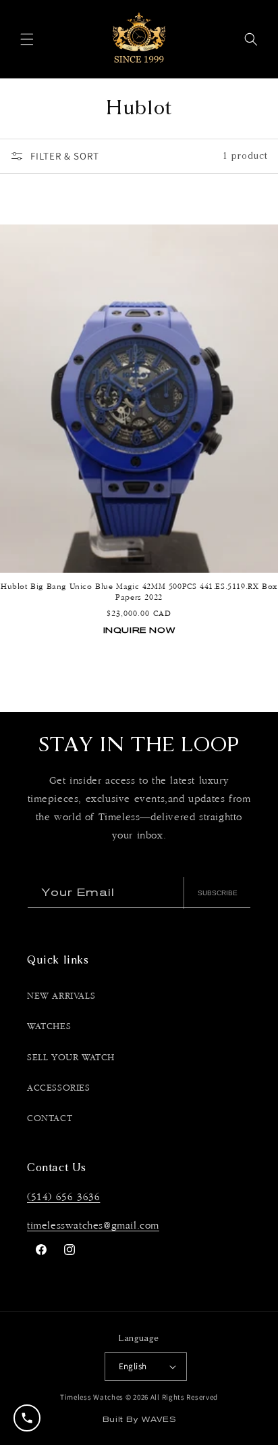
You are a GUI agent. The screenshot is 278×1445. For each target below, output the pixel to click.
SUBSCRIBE (218, 893)
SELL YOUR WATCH (71, 1057)
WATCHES (49, 1026)
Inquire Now (139, 630)
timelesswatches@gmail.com (93, 1226)
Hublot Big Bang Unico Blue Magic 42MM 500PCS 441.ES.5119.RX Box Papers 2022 (139, 592)
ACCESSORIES (58, 1088)
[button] (27, 39)
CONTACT (49, 1118)
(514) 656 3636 (63, 1197)
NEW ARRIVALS (61, 996)
